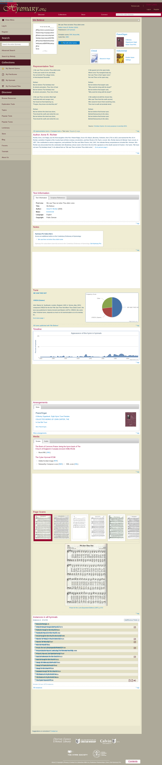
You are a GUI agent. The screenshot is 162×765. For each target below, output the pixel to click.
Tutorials (5, 151)
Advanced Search (8, 50)
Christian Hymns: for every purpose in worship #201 (110, 126)
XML (48, 452)
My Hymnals (10, 80)
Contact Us (73, 762)
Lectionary (6, 128)
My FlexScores (11, 74)
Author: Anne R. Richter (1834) (68, 27)
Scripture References (58, 198)
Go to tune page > (39, 318)
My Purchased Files (13, 86)
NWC (60, 464)
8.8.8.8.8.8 (50, 212)
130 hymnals (71, 30)
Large (78, 131)
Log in (149, 9)
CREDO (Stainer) (39, 300)
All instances (37, 688)
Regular (72, 131)
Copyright (59, 762)
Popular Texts (7, 116)
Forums (5, 145)
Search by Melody (8, 56)
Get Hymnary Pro (95, 243)
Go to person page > (101, 147)
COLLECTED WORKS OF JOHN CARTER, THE (52, 419)
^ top (137, 131)
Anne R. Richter (51, 209)
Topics (4, 110)
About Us (5, 157)
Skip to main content (6, 1)
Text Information (41, 198)
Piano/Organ (122, 34)
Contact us (54, 731)
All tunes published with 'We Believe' (45, 325)
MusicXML (76, 34)
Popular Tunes (7, 122)
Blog (3, 140)
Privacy (66, 762)
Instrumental (122, 51)
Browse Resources (9, 98)
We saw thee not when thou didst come (50, 239)
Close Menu (9, 20)
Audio (46, 441)
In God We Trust (41, 422)
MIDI (67, 37)
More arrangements (40, 433)
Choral (94, 51)
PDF (70, 34)
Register (156, 9)
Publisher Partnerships (97, 762)
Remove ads (135, 6)
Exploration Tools (8, 104)
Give (107, 762)
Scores (38, 441)
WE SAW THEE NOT (40, 293)
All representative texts (41, 131)
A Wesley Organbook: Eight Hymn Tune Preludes (53, 416)
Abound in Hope (105, 59)
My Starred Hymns (13, 68)
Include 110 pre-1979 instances (43, 684)
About (53, 762)
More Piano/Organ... (41, 426)
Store (83, 14)
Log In (4, 26)
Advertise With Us (83, 762)
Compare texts (56, 131)
